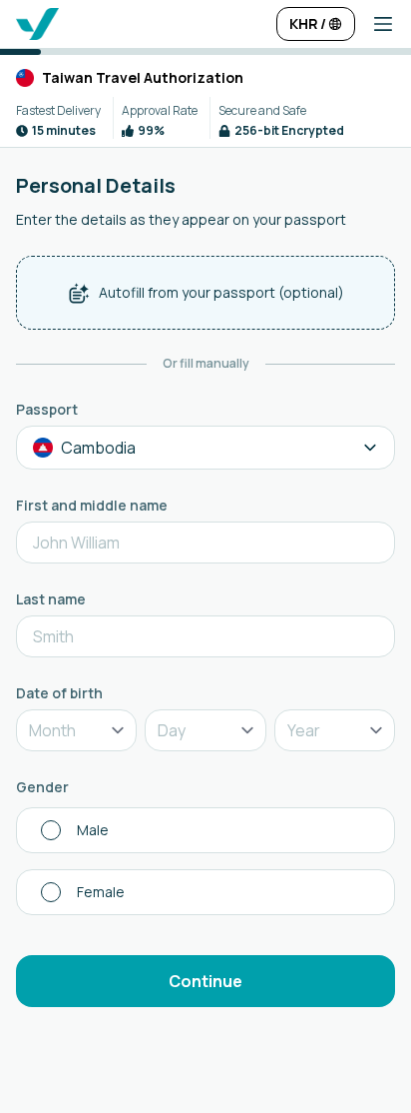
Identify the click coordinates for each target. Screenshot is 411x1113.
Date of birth (59, 692)
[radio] (205, 830)
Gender (42, 786)
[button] (375, 24)
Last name (51, 598)
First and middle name (92, 505)
